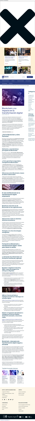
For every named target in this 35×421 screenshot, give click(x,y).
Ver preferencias (12, 69)
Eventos (29, 105)
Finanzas (29, 106)
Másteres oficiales (21, 393)
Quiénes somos (4, 404)
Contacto (20, 409)
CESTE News (30, 98)
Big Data (11, 273)
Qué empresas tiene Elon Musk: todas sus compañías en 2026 (31, 139)
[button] (17, 26)
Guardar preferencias (19, 69)
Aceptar (2, 69)
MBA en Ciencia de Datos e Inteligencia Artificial (11, 300)
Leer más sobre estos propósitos (7, 67)
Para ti (3, 409)
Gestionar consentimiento (5, 420)
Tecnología (30, 108)
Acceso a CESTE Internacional (23, 406)
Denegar (6, 69)
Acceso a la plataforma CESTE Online (24, 404)
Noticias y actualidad (22, 407)
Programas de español (20, 80)
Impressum (4, 72)
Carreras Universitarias (5, 80)
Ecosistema (4, 406)
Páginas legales (21, 410)
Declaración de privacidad (6, 71)
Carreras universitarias (22, 391)
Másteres (13, 80)
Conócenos (10, 83)
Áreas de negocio (31, 96)
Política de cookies (5, 70)
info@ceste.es (4, 397)
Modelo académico (5, 407)
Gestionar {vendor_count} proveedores (8, 66)
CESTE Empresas (4, 83)
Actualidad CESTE (31, 95)
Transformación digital (8, 85)
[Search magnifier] (24, 77)
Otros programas (28, 80)
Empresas (30, 104)
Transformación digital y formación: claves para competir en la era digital (13, 378)
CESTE (3, 85)
